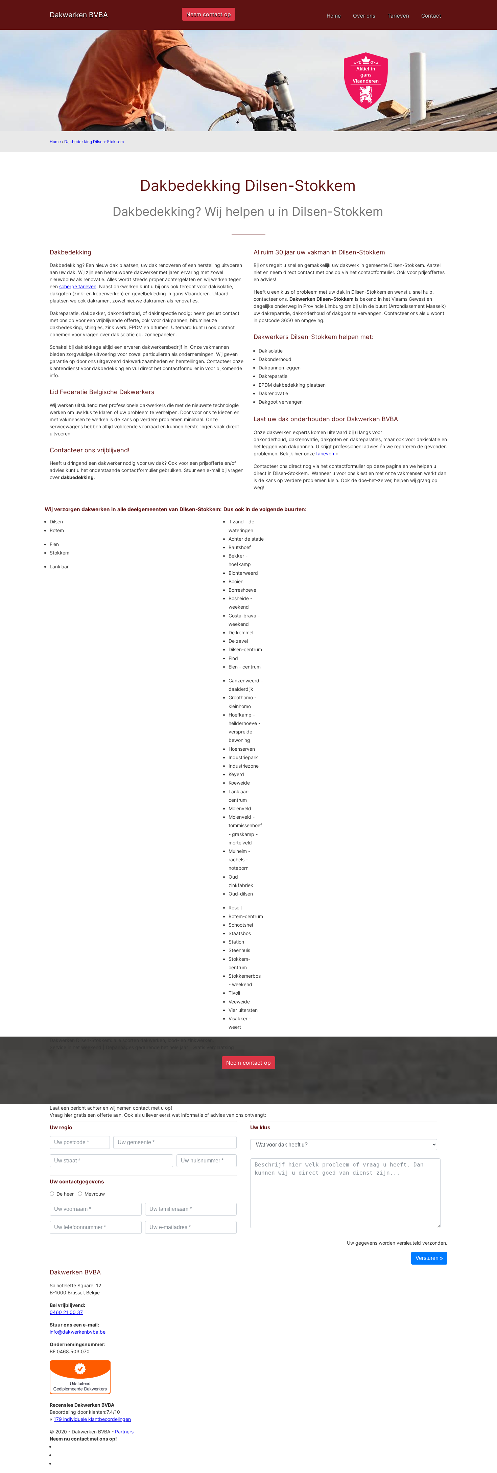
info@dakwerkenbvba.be (77, 1332)
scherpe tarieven (77, 286)
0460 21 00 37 (66, 1312)
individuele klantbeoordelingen (92, 1419)
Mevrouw (95, 1194)
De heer (65, 1194)
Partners (124, 1431)
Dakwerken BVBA (79, 14)
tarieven (325, 453)
